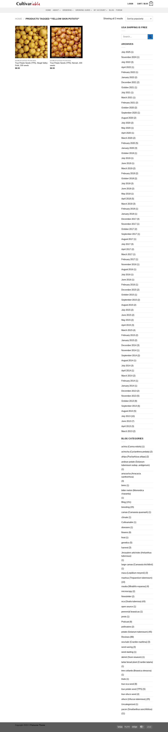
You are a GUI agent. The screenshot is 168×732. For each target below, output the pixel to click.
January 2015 (127, 340)
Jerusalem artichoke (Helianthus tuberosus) (136, 554)
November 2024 (128, 57)
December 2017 (128, 219)
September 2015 (129, 300)
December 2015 (128, 290)
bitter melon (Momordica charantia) (132, 492)
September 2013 (129, 406)
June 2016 (126, 280)
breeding (125, 507)
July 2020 (125, 123)
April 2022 (126, 67)
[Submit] (150, 36)
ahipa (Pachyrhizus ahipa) (133, 457)
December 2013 (128, 391)
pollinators (126, 627)
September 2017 (129, 234)
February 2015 (128, 335)
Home (48, 10)
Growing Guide (82, 10)
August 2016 (127, 269)
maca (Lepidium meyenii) (133, 573)
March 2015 (126, 330)
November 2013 (128, 396)
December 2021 (128, 82)
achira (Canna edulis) (131, 446)
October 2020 (127, 108)
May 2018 (126, 194)
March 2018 (126, 204)
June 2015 (126, 315)
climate (124, 517)
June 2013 (126, 421)
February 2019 (128, 173)
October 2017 (127, 229)
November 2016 (128, 264)
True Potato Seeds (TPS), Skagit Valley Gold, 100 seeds (31, 64)
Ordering (67, 10)
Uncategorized (128, 704)
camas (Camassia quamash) (134, 512)
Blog (111, 10)
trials (123, 679)
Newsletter (126, 596)
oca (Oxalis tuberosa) (131, 601)
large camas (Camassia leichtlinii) (137, 564)
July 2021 (125, 92)
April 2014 (126, 370)
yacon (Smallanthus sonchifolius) (136, 709)
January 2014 (127, 386)
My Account (100, 10)
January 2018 (127, 214)
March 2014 (126, 376)
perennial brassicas (130, 612)
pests (123, 617)
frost (123, 537)
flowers (124, 532)
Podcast (125, 622)
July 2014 (125, 365)
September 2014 (129, 355)
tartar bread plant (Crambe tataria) (137, 662)
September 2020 (129, 113)
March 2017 (126, 254)
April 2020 (126, 133)
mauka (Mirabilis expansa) (133, 586)
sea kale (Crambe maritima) (134, 642)
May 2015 (126, 320)
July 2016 (125, 274)
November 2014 (128, 350)
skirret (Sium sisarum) (131, 657)
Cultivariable (127, 522)
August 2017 (127, 239)
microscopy (126, 591)
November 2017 (128, 224)
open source (127, 606)
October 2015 (127, 295)
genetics (125, 542)
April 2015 (126, 325)
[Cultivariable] (28, 4)
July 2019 (125, 158)
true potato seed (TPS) (131, 689)
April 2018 (126, 199)
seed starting (127, 652)
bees (123, 485)
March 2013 (126, 431)
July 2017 (125, 244)
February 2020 (128, 143)
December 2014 (128, 345)
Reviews (125, 637)
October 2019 (127, 153)
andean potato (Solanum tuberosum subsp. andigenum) (135, 463)
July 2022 (125, 62)
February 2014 (128, 381)
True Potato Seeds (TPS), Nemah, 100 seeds (66, 64)
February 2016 (128, 285)
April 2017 (126, 249)
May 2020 (126, 128)
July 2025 (125, 52)
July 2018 (125, 183)
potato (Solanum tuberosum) (134, 632)
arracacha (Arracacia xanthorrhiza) (131, 475)
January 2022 (127, 77)
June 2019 (126, 163)
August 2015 (127, 305)
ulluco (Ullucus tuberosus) (133, 699)
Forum (119, 10)
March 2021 (126, 97)
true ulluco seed (128, 694)
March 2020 (126, 138)
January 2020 (127, 148)
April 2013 (126, 426)
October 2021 (127, 87)
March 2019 (126, 168)
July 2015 (125, 310)
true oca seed (127, 684)
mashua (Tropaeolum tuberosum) (136, 578)
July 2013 (125, 416)
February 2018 (128, 209)
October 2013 (127, 401)
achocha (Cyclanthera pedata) (135, 452)
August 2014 (127, 360)
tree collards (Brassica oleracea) (136, 671)
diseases (125, 527)
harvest (124, 547)
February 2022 (128, 72)
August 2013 (127, 411)
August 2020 (127, 118)
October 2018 (127, 178)
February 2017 (128, 259)
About (56, 10)
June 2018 (126, 188)
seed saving (127, 647)
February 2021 (128, 103)
